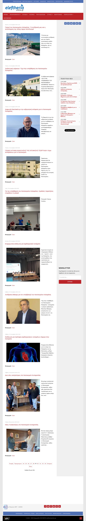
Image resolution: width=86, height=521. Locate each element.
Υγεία (13, 59)
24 (23, 463)
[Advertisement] (70, 171)
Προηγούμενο (18, 463)
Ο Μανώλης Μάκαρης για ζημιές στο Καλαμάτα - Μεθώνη (68, 115)
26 (28, 463)
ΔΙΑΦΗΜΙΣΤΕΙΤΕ (68, 1)
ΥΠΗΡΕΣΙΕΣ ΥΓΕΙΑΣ (29, 513)
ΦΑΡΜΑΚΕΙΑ (19, 513)
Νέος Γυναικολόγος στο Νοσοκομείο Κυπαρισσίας (21, 425)
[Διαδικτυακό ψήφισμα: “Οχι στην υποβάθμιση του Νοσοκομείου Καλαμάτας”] (23, 85)
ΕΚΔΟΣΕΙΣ (43, 1)
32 (43, 463)
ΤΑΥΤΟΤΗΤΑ (48, 513)
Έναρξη (11, 463)
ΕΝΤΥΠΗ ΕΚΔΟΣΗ (27, 1)
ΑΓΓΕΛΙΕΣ (36, 1)
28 (33, 463)
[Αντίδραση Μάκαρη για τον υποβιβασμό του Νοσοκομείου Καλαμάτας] (23, 311)
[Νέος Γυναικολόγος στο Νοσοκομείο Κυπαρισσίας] (23, 440)
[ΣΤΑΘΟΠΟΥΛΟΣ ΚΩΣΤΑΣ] (6, 518)
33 (45, 463)
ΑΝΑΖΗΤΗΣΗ (50, 1)
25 (26, 463)
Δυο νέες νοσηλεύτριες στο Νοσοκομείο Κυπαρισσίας (23, 375)
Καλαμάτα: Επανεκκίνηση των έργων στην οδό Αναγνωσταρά (68, 122)
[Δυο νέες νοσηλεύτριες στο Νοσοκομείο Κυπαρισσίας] (23, 395)
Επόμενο (49, 463)
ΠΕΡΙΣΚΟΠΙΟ (59, 1)
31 (40, 463)
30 (37, 463)
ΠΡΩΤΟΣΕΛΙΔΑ (17, 1)
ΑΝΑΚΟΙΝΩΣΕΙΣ (57, 513)
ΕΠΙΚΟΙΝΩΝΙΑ (66, 513)
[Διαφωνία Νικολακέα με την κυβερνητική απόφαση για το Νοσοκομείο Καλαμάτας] (23, 126)
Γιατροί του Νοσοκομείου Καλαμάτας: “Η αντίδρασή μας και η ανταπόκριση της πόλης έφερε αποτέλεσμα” (25, 28)
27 (31, 463)
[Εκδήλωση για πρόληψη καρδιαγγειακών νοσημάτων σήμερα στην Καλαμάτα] (23, 352)
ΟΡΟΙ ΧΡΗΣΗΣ (40, 513)
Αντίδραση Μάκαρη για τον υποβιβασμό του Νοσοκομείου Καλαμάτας (28, 295)
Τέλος (30, 466)
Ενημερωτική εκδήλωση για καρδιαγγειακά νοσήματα (22, 244)
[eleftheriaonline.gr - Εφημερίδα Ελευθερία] (15, 8)
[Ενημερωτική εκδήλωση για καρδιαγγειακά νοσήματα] (23, 264)
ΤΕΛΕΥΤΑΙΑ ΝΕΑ (67, 79)
